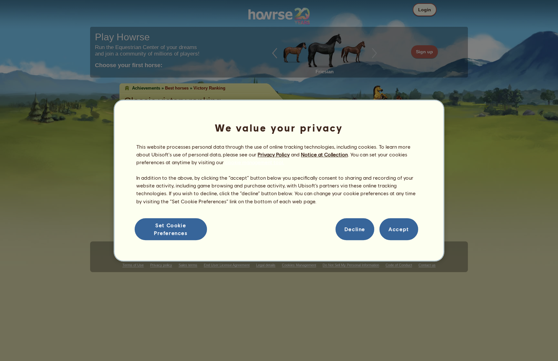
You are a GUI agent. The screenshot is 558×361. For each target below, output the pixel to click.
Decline (355, 229)
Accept (398, 229)
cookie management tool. (254, 162)
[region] (279, 181)
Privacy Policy (274, 154)
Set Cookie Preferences (171, 229)
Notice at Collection (324, 154)
